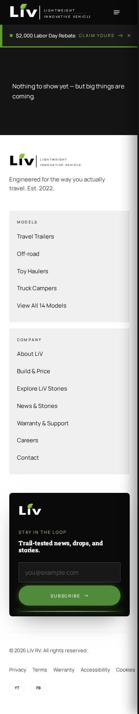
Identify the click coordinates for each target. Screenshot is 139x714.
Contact (28, 457)
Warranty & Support (43, 423)
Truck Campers (37, 288)
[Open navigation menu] (116, 12)
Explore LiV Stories (42, 388)
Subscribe (66, 596)
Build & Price (33, 371)
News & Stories (37, 406)
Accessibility (95, 669)
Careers (27, 440)
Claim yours (97, 35)
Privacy (17, 669)
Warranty (64, 669)
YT (17, 687)
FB (38, 687)
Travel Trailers (35, 236)
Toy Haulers (32, 271)
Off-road (28, 254)
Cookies (125, 669)
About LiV (30, 354)
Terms (39, 669)
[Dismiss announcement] (129, 35)
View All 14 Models (41, 305)
